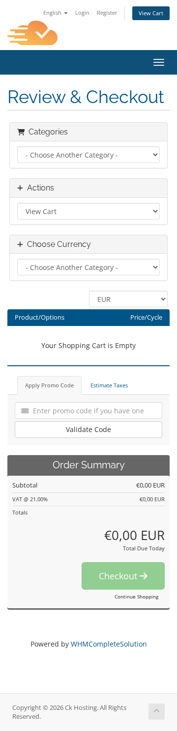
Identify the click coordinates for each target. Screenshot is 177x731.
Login (82, 12)
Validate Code (88, 429)
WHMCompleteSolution (109, 644)
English (53, 12)
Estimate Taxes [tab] (109, 385)
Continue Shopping (136, 596)
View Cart (151, 13)
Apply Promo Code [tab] (49, 385)
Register (107, 12)
